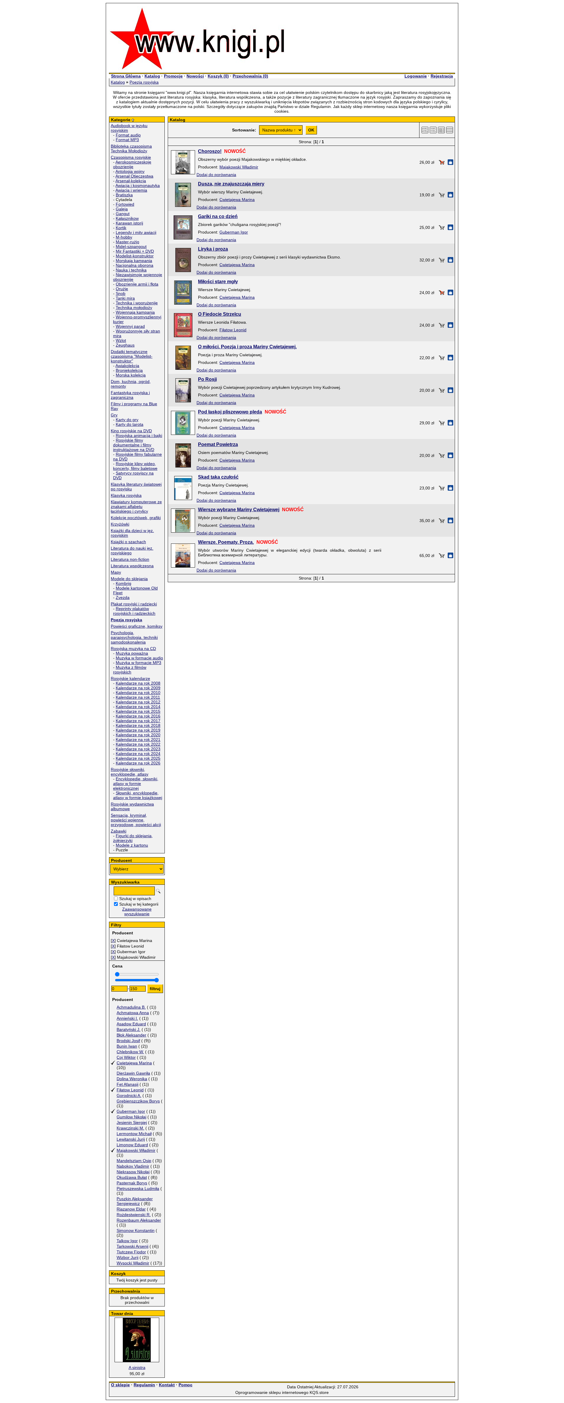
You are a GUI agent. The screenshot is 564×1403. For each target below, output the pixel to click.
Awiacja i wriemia (131, 190)
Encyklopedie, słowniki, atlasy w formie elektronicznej (135, 783)
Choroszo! (209, 151)
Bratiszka (124, 195)
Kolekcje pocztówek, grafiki (136, 517)
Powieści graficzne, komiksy (136, 626)
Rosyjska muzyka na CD (133, 648)
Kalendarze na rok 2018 (138, 725)
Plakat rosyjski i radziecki (134, 604)
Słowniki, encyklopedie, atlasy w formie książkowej (137, 795)
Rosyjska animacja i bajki (139, 435)
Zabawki (118, 831)
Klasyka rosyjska (126, 495)
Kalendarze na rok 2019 (138, 730)
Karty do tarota (129, 424)
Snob (120, 293)
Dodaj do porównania (216, 174)
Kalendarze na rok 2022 (138, 744)
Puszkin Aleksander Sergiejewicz (135, 1201)
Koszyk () (218, 76)
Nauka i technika (131, 270)
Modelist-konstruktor (135, 256)
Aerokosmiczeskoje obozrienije (132, 164)
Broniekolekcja (129, 370)
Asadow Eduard (131, 1024)
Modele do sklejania (129, 578)
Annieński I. (127, 1018)
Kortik (121, 227)
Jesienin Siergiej (132, 1122)
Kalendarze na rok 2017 (138, 720)
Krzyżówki (120, 524)
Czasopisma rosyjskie (131, 157)
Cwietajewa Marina (134, 1063)
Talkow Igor (127, 1240)
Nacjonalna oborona (134, 265)
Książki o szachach (128, 541)
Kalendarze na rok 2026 (138, 763)
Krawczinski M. (130, 1128)
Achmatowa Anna (133, 1012)
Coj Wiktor (126, 1057)
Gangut (123, 213)
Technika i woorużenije (137, 302)
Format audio (128, 135)
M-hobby (124, 237)
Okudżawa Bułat (132, 1177)
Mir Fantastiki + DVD (135, 251)
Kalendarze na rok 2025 (138, 758)
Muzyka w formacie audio (139, 658)
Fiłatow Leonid (130, 1090)
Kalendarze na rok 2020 (138, 734)
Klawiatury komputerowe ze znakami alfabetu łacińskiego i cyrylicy (136, 506)
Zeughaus (125, 345)
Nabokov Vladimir (133, 1166)
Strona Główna (126, 76)
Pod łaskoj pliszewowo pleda (230, 411)
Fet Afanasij (127, 1084)
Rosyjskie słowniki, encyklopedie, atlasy (129, 771)
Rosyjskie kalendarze (130, 678)
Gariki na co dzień (218, 216)
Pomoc (185, 1384)
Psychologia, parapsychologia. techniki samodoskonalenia (134, 637)
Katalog (152, 76)
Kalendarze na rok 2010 (138, 692)
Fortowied (125, 204)
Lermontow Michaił (134, 1133)
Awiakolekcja (127, 365)
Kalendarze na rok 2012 (138, 702)
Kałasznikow (127, 218)
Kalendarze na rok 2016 (138, 716)
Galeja (122, 209)
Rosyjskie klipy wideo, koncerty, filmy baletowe (135, 466)
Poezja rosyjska (144, 82)
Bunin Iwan (127, 1046)
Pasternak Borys (132, 1183)
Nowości (195, 76)
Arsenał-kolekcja (130, 180)
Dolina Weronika (132, 1078)
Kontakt (167, 1384)
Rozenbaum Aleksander (139, 1220)
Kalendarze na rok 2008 (138, 683)
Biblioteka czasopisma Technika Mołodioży (131, 148)
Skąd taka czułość (218, 477)
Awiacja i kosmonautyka (137, 185)
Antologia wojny (130, 171)
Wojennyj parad (130, 326)
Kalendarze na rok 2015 (138, 711)
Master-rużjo (127, 241)
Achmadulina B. (131, 1007)
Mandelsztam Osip (134, 1160)
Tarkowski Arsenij (132, 1246)
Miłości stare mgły (218, 281)
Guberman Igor (131, 1111)
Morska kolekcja (131, 375)
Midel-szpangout (131, 246)
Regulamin (144, 1384)
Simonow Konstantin (136, 1230)
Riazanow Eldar (131, 1209)
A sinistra (137, 1367)
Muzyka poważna (132, 653)
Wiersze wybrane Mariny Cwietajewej (238, 509)
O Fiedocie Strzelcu (219, 314)
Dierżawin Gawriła (133, 1073)
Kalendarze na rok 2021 (138, 739)
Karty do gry (127, 419)
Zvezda (123, 597)
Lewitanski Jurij (131, 1139)
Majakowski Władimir (136, 1150)
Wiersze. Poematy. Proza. (226, 542)
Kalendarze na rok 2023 (138, 749)
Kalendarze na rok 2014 (138, 706)
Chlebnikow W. (130, 1051)
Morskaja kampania (134, 260)
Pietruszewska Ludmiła (138, 1188)
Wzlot (121, 340)
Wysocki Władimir (133, 1263)
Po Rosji (207, 379)
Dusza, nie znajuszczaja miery (231, 183)
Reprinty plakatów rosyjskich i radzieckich (134, 611)
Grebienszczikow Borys (138, 1101)
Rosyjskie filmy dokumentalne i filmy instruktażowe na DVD (133, 445)
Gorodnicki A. (129, 1095)
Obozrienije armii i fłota (137, 284)
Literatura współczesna (132, 565)
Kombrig (123, 583)
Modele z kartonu (132, 845)
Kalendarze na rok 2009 (138, 688)
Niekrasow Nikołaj (133, 1171)
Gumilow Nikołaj (131, 1117)
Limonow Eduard (132, 1144)
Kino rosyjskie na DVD (131, 430)
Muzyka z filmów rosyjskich (129, 669)
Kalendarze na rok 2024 (138, 753)
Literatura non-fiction (130, 559)
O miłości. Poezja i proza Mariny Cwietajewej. (247, 346)
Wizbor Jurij (127, 1257)
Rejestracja (442, 76)
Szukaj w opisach (135, 898)
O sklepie (120, 1384)
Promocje (173, 76)
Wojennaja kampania (135, 312)
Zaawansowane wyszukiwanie (137, 911)
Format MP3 (127, 139)
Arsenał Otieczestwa (134, 176)
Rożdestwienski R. (134, 1214)
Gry (114, 415)
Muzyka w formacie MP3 (138, 662)
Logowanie (415, 76)
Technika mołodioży (134, 307)
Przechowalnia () (250, 76)
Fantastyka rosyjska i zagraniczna (130, 395)
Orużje (122, 288)
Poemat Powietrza (218, 444)
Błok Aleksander (131, 1035)
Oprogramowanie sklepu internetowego (271, 1392)
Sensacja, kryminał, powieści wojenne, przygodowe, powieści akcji (136, 820)
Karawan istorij (129, 223)
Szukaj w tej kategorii (138, 904)
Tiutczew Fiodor (131, 1252)
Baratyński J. (128, 1029)
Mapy (116, 572)
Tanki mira (125, 298)
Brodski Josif (128, 1040)
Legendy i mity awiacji (136, 232)
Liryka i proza (213, 249)
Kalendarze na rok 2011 (138, 697)
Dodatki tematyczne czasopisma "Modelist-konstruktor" (131, 356)
